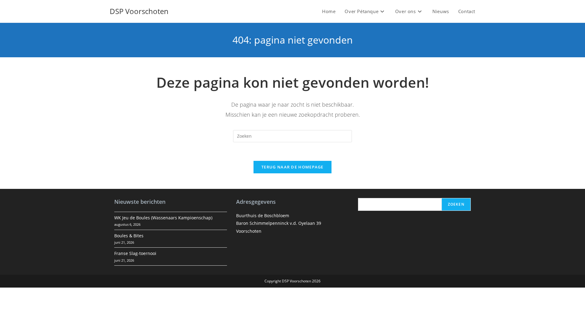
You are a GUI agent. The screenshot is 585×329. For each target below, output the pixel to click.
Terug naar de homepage (292, 167)
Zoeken (456, 204)
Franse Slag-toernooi (135, 253)
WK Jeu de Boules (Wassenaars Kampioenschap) (163, 218)
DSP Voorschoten (139, 11)
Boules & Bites (129, 236)
